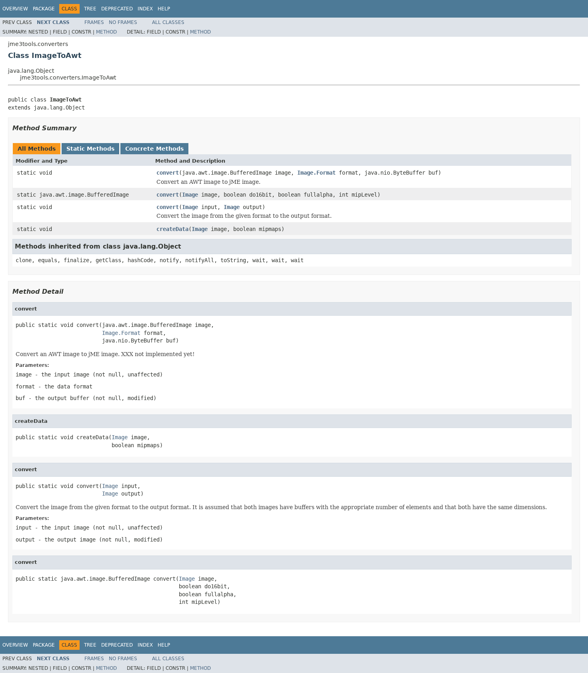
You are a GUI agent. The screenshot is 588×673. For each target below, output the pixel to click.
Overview (15, 9)
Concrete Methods (154, 148)
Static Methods (90, 148)
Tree (90, 9)
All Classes (168, 22)
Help (164, 9)
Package (44, 9)
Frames (94, 22)
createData (172, 229)
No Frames (123, 22)
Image (190, 194)
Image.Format (316, 172)
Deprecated (117, 9)
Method (106, 32)
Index (145, 9)
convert (167, 172)
